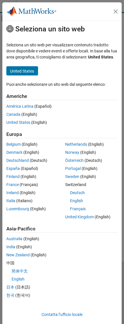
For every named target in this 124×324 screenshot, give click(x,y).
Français (78, 208)
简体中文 (20, 271)
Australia (14, 238)
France (12, 184)
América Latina (19, 106)
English (76, 200)
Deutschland (17, 160)
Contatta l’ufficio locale (62, 314)
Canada (13, 114)
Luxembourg (17, 208)
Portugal (73, 168)
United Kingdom (79, 217)
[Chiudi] (116, 11)
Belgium (13, 144)
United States (18, 122)
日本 (10, 287)
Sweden (72, 176)
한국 (10, 295)
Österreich (74, 160)
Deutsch (77, 192)
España (13, 168)
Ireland (12, 192)
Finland (13, 176)
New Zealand (18, 255)
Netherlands (76, 144)
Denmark (14, 152)
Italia (10, 200)
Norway (72, 152)
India (10, 247)
